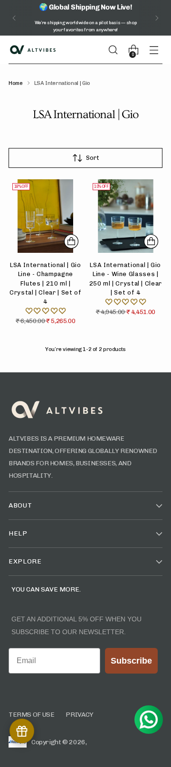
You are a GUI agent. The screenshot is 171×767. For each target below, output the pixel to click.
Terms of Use (31, 715)
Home (16, 83)
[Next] (156, 18)
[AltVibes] (32, 49)
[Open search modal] (116, 50)
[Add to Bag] (71, 241)
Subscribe (131, 660)
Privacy (79, 715)
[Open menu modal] (157, 50)
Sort (92, 157)
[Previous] (14, 18)
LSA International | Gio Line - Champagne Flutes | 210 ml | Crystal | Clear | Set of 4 (45, 283)
